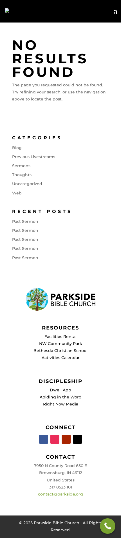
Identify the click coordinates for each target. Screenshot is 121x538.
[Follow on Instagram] (54, 439)
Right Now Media (60, 404)
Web (17, 193)
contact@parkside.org (60, 494)
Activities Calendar (61, 357)
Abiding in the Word (61, 397)
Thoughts (22, 174)
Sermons (21, 165)
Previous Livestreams (33, 156)
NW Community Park (60, 343)
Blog (17, 147)
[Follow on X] (77, 439)
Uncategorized (27, 183)
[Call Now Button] (107, 526)
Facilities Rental (60, 336)
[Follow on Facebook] (43, 439)
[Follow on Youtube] (66, 439)
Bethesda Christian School (60, 350)
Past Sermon (25, 221)
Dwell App (60, 390)
